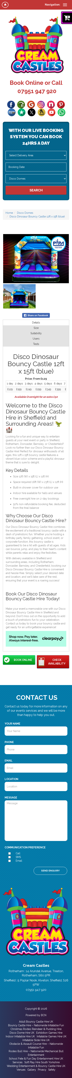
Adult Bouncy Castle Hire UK (36, 1021)
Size (36, 327)
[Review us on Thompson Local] (12, 112)
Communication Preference (25, 847)
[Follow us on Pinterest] (61, 104)
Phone (9, 742)
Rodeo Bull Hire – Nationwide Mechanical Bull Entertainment (36, 1053)
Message (11, 797)
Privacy (42, 1069)
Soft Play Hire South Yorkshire (42, 1062)
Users (36, 338)
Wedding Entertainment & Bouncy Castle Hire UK (36, 1066)
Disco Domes (25, 212)
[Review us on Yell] (41, 112)
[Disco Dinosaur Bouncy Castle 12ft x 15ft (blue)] (36, 259)
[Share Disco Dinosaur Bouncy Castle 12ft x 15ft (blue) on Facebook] (36, 315)
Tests (36, 344)
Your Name (12, 723)
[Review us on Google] (31, 104)
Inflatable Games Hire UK (51, 1036)
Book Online (23, 659)
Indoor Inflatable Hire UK (20, 1036)
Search (36, 190)
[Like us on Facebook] (11, 104)
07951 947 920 (36, 91)
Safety (51, 1069)
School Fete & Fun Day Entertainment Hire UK (36, 1058)
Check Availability (57, 661)
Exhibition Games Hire (49, 1032)
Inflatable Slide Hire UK (36, 1040)
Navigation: (52, 4)
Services (18, 1062)
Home (9, 212)
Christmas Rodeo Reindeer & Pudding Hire (36, 1029)
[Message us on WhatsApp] (61, 112)
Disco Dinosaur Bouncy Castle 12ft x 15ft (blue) (37, 216)
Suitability (36, 333)
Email (9, 760)
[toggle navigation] (65, 5)
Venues (21, 1069)
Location (11, 779)
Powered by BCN (36, 1015)
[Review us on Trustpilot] (21, 112)
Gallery (31, 1069)
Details (36, 322)
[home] (5, 5)
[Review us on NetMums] (51, 104)
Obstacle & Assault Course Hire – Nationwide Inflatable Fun (36, 1045)
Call (18, 853)
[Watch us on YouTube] (51, 112)
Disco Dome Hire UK (22, 1032)
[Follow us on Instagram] (41, 104)
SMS (18, 857)
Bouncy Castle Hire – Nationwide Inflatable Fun (36, 1025)
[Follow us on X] (31, 112)
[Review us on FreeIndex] (21, 104)
